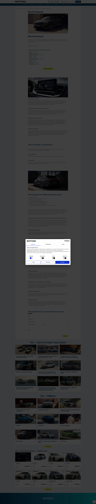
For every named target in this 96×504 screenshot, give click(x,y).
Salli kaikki (62, 262)
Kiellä (34, 262)
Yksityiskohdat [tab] (48, 244)
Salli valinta (48, 262)
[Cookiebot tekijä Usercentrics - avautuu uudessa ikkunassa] (65, 241)
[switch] (42, 258)
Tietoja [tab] (63, 244)
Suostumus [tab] (33, 244)
